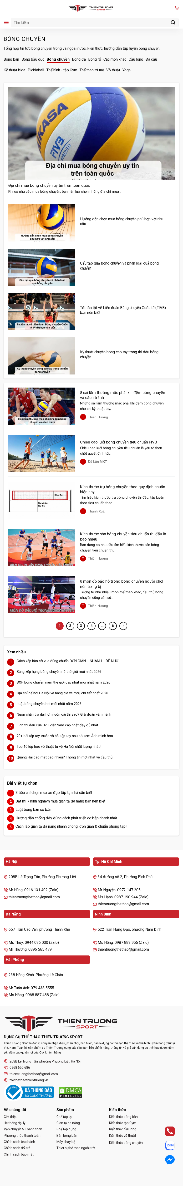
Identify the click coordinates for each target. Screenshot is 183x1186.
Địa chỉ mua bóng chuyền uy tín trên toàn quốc (49, 185)
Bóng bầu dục (32, 59)
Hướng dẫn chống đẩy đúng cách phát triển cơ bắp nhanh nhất (66, 818)
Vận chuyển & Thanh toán (23, 1129)
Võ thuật (113, 70)
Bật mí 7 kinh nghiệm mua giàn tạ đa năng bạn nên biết (60, 801)
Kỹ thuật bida (14, 70)
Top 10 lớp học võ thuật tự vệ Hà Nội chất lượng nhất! (59, 746)
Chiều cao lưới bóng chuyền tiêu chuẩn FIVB (118, 442)
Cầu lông (136, 59)
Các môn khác (114, 59)
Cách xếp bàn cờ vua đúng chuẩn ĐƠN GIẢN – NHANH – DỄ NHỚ (67, 661)
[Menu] (6, 22)
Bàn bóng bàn (66, 1135)
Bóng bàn (11, 59)
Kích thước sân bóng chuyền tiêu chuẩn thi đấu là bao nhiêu (123, 536)
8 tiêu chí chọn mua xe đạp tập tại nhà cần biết (53, 792)
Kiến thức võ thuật (122, 1135)
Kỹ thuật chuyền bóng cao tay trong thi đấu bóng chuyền (119, 354)
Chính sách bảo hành (19, 1142)
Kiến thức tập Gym (122, 1123)
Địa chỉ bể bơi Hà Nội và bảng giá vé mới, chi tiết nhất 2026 (62, 693)
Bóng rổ (94, 59)
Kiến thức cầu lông (122, 1129)
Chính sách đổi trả (17, 1148)
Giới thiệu (10, 1117)
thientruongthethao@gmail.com (34, 1074)
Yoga (126, 70)
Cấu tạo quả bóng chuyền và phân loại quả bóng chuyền (119, 266)
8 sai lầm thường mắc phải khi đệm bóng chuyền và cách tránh (122, 395)
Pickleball (36, 70)
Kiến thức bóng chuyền (126, 1143)
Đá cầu (151, 59)
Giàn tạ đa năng (68, 1123)
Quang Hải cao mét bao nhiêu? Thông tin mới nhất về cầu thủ (64, 757)
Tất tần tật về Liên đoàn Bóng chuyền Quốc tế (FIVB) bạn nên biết (123, 310)
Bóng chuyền (58, 59)
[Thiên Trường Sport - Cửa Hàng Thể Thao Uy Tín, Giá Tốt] (91, 8)
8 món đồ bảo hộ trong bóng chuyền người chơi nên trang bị (121, 584)
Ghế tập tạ (64, 1117)
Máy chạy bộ (65, 1142)
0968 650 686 (20, 1067)
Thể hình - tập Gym (61, 70)
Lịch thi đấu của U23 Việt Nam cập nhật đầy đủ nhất (57, 725)
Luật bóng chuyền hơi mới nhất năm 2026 (49, 704)
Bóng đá (79, 59)
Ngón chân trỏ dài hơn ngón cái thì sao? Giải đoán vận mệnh (64, 714)
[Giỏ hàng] (176, 8)
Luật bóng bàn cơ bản (33, 809)
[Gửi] (173, 22)
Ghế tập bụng (66, 1129)
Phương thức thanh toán (22, 1135)
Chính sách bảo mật (19, 1154)
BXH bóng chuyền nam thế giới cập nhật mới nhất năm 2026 (63, 682)
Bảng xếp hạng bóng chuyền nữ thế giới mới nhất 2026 (59, 671)
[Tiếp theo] (123, 626)
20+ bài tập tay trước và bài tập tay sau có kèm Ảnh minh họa (65, 736)
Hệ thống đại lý (14, 1123)
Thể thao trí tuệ (92, 70)
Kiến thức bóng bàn (123, 1117)
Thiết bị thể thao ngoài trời (75, 1148)
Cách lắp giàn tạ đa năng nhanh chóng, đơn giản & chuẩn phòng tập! (71, 826)
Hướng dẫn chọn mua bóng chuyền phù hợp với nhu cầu (121, 221)
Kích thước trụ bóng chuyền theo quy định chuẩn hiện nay (122, 489)
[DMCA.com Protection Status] (71, 1092)
